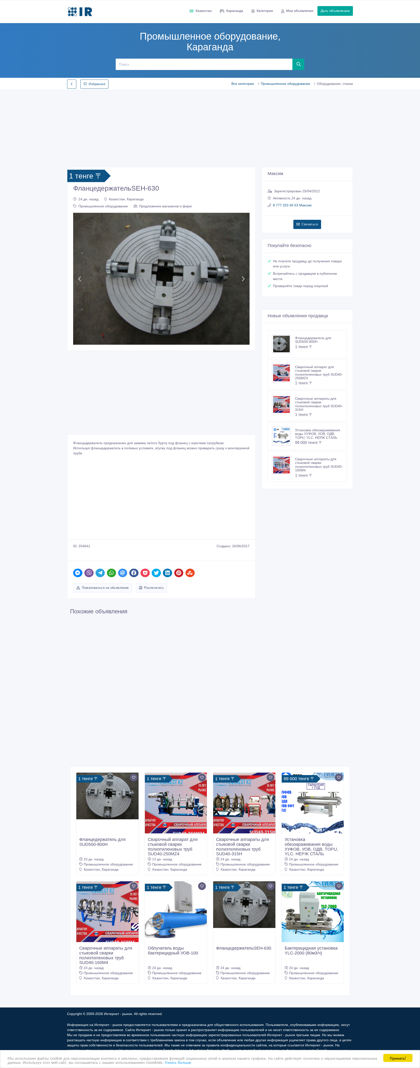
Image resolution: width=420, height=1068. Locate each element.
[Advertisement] (210, 127)
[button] (79, 279)
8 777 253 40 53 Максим (292, 205)
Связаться (310, 224)
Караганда (234, 11)
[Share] (77, 573)
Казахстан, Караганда (126, 199)
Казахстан (204, 11)
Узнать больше (178, 1062)
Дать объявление (335, 11)
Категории (265, 11)
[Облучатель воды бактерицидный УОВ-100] (176, 909)
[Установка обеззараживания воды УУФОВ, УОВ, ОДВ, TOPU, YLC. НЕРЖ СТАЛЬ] (283, 436)
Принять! (398, 1058)
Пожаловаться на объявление (105, 588)
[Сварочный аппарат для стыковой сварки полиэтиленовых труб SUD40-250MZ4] (283, 373)
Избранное (97, 84)
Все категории (242, 84)
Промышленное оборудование (285, 84)
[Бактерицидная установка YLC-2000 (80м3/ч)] (313, 912)
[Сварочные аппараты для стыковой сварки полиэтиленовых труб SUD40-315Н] (283, 404)
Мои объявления (299, 11)
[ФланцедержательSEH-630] (244, 904)
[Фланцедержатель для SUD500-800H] (283, 344)
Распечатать (154, 588)
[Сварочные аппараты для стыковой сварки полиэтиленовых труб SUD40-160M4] (283, 465)
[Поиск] (298, 64)
